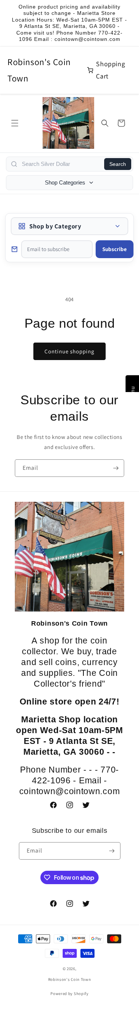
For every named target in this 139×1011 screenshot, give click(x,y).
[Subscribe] (115, 468)
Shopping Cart (110, 70)
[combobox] (60, 164)
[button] (15, 123)
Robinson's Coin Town (39, 70)
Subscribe (114, 249)
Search (117, 164)
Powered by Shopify (69, 993)
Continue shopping (69, 351)
